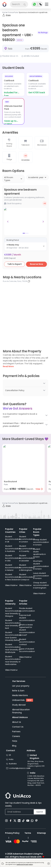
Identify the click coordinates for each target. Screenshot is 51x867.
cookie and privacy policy (25, 864)
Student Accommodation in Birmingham (27, 567)
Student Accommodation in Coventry (27, 548)
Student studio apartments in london (39, 553)
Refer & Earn (18, 690)
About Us (16, 722)
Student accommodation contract (27, 642)
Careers (16, 736)
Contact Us (17, 726)
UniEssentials (18, 700)
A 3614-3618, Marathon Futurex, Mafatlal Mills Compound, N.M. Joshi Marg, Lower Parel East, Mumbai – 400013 (35, 780)
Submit (39, 812)
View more (10, 585)
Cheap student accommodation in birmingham (41, 585)
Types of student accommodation (27, 650)
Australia (13, 763)
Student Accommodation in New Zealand (13, 577)
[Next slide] (43, 221)
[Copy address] (29, 281)
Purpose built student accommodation (27, 618)
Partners (16, 731)
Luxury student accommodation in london (41, 576)
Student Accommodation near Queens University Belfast (13, 636)
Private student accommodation (27, 609)
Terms (28, 833)
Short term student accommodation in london (41, 565)
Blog (14, 745)
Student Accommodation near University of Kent (13, 624)
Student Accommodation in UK (13, 539)
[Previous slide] (7, 221)
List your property (20, 685)
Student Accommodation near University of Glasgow (13, 612)
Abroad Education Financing (21, 711)
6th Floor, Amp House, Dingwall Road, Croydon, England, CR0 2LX (35, 764)
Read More (8, 366)
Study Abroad (19, 704)
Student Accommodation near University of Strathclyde (13, 648)
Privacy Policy (12, 833)
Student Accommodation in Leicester (27, 558)
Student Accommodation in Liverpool (27, 577)
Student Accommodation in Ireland (13, 567)
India (11, 759)
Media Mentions (20, 695)
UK (10, 755)
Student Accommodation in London (27, 539)
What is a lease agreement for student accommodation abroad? (27, 629)
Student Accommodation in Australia (13, 548)
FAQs (14, 741)
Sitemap (41, 833)
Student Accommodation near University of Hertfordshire (13, 660)
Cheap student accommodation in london (41, 542)
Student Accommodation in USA (13, 558)
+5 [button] (44, 203)
